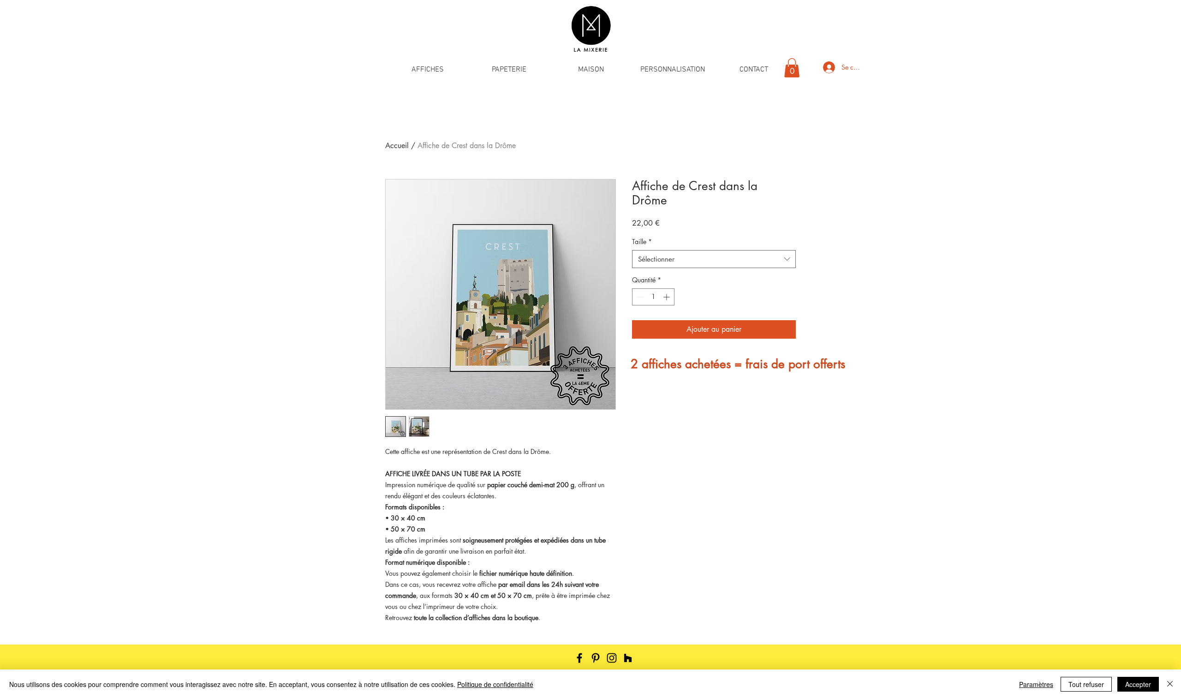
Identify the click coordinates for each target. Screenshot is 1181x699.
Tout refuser (1086, 684)
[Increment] (667, 297)
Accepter (1138, 684)
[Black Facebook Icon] (579, 657)
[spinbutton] (653, 297)
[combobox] (714, 259)
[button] (427, 70)
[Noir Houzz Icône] (627, 657)
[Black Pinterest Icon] (595, 657)
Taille (642, 241)
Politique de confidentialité (495, 684)
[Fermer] (1169, 684)
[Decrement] (639, 297)
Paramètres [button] (1036, 684)
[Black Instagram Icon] (611, 657)
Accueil (397, 145)
